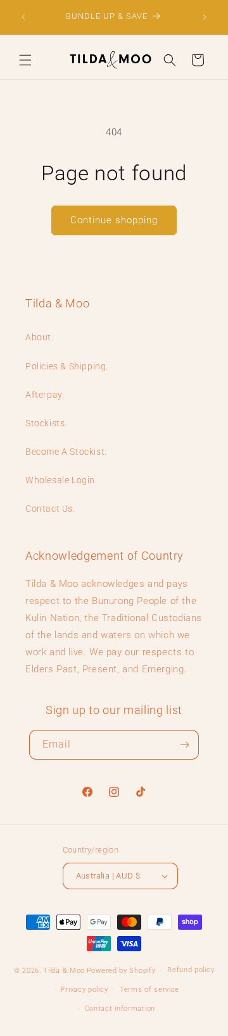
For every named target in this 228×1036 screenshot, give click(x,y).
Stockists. (46, 423)
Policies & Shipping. (66, 366)
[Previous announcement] (23, 17)
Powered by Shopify (121, 970)
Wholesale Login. (61, 480)
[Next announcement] (204, 17)
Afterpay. (44, 395)
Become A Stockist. (66, 452)
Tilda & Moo (64, 970)
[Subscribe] (184, 745)
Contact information (120, 1008)
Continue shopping (114, 220)
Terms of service (149, 989)
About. (39, 337)
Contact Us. (50, 508)
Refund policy (190, 970)
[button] (25, 60)
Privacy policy (84, 989)
